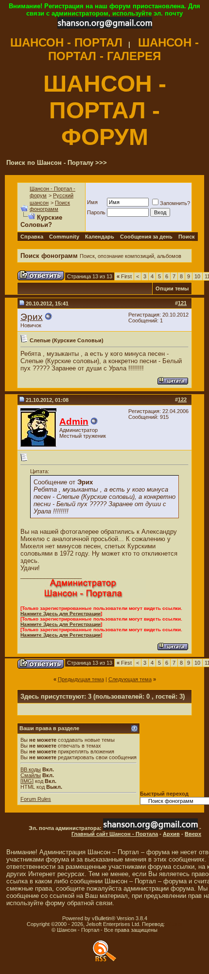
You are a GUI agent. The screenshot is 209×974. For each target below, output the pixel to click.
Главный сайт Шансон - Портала (114, 834)
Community (64, 237)
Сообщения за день (146, 237)
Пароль (96, 212)
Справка (31, 237)
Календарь (99, 237)
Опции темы (172, 288)
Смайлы (30, 775)
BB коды (30, 769)
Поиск (186, 237)
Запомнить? (175, 203)
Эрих (31, 317)
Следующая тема (130, 679)
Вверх (193, 834)
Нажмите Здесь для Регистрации (60, 613)
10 (197, 276)
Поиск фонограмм (50, 206)
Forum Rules (35, 799)
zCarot (174, 924)
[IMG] (27, 781)
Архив (171, 834)
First (124, 276)
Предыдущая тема (81, 679)
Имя (92, 202)
